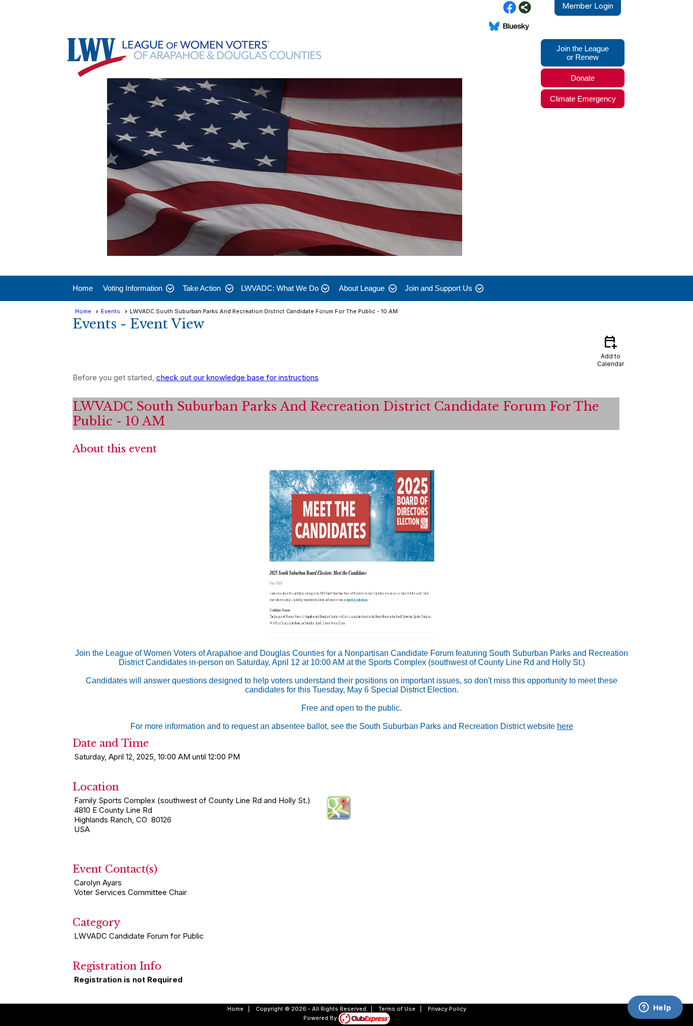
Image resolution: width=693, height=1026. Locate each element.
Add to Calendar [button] (610, 351)
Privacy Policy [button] (447, 1008)
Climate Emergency (583, 98)
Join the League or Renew (583, 52)
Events (110, 311)
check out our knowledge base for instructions (237, 377)
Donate (583, 78)
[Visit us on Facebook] (509, 8)
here (565, 726)
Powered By (320, 1017)
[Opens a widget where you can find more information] (655, 1008)
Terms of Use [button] (396, 1008)
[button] (138, 288)
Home (83, 288)
